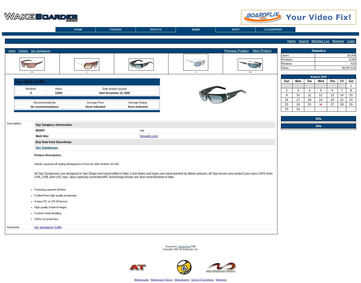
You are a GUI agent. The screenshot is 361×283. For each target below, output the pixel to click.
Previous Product (236, 51)
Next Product (262, 51)
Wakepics (221, 279)
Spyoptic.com (149, 136)
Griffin (58, 227)
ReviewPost (184, 246)
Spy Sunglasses (40, 50)
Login (351, 41)
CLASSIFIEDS (273, 29)
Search (304, 41)
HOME (78, 29)
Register (338, 41)
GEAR (196, 29)
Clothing (23, 50)
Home (291, 41)
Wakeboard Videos (161, 279)
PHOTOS (156, 29)
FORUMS (116, 29)
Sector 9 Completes (202, 279)
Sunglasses (47, 227)
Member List (320, 41)
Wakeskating (182, 279)
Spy (36, 227)
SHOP (235, 29)
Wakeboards (141, 279)
